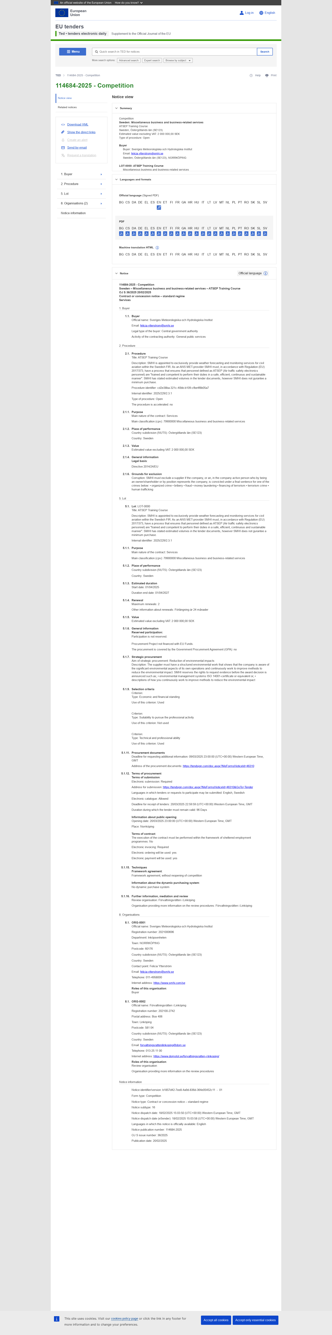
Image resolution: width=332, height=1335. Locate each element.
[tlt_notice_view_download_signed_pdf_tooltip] (159, 207)
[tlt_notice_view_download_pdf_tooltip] (121, 233)
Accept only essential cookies (255, 1320)
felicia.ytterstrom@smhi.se (147, 153)
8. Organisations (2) (74, 203)
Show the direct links (81, 132)
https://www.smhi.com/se (169, 982)
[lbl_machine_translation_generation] (157, 248)
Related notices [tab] (67, 107)
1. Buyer (66, 174)
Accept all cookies (216, 1320)
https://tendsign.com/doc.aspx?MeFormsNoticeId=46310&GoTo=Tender (208, 787)
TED (58, 75)
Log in (249, 12)
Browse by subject (176, 60)
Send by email (77, 147)
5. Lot (64, 193)
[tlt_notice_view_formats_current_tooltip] (265, 273)
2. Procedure (69, 184)
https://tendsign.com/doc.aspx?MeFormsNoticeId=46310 (218, 766)
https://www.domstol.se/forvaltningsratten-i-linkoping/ (186, 1056)
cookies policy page (124, 1318)
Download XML (77, 124)
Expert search (152, 60)
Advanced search (129, 60)
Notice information (73, 213)
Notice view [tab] (65, 98)
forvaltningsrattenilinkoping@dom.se (163, 1045)
